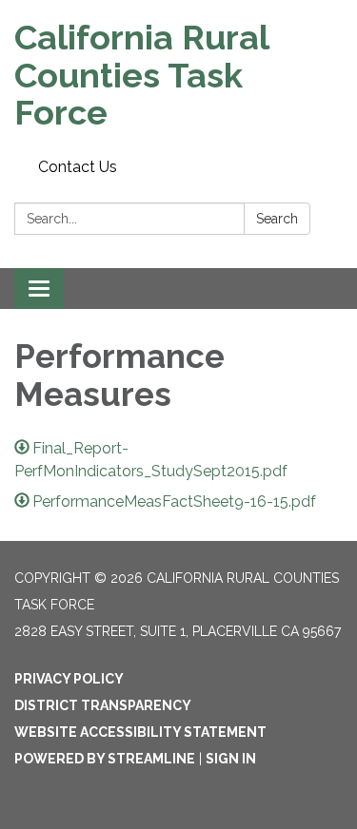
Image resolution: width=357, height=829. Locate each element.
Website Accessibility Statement (140, 732)
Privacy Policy (69, 678)
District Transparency (102, 705)
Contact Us (77, 167)
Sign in (231, 758)
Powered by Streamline (104, 758)
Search (277, 218)
